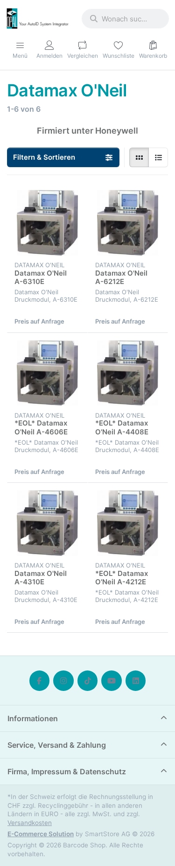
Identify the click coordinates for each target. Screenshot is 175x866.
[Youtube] (111, 680)
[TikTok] (87, 680)
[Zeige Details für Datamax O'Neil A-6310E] (47, 223)
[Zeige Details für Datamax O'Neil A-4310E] (47, 523)
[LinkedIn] (136, 680)
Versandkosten (29, 822)
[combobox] (125, 18)
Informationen (32, 718)
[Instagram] (63, 680)
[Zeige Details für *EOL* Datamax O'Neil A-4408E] (128, 373)
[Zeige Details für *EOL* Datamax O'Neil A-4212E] (128, 523)
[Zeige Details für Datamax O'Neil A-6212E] (128, 223)
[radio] (139, 157)
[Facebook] (39, 680)
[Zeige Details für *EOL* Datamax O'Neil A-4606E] (47, 373)
